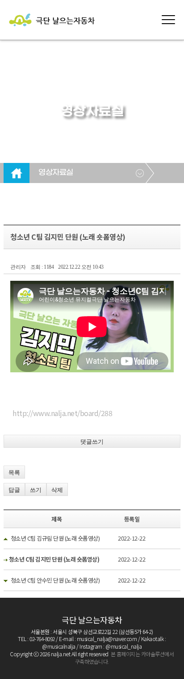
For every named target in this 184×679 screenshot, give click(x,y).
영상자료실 (55, 172)
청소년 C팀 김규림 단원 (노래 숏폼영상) (55, 538)
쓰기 (36, 490)
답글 (14, 490)
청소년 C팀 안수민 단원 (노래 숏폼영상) (55, 580)
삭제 (57, 490)
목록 (14, 472)
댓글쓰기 (92, 441)
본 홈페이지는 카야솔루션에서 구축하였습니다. (124, 657)
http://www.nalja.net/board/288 (62, 413)
